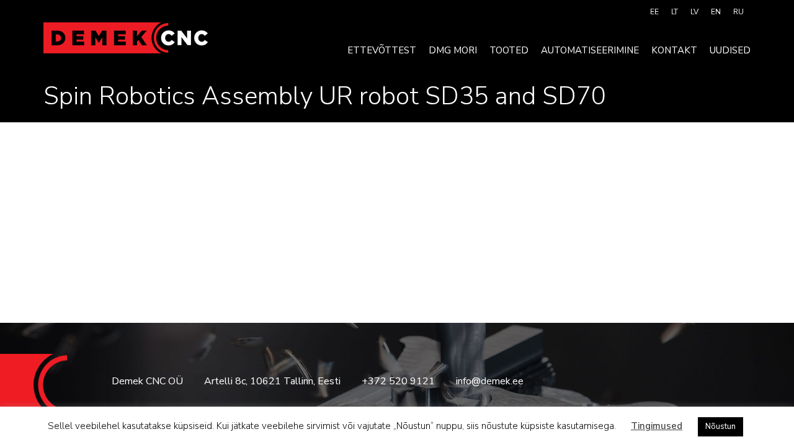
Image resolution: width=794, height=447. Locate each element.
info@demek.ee (490, 381)
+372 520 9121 (398, 381)
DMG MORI (453, 50)
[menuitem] (654, 11)
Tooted (509, 50)
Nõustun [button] (720, 426)
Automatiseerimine (590, 50)
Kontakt (674, 50)
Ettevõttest (381, 50)
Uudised (730, 50)
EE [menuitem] (654, 12)
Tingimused (656, 426)
